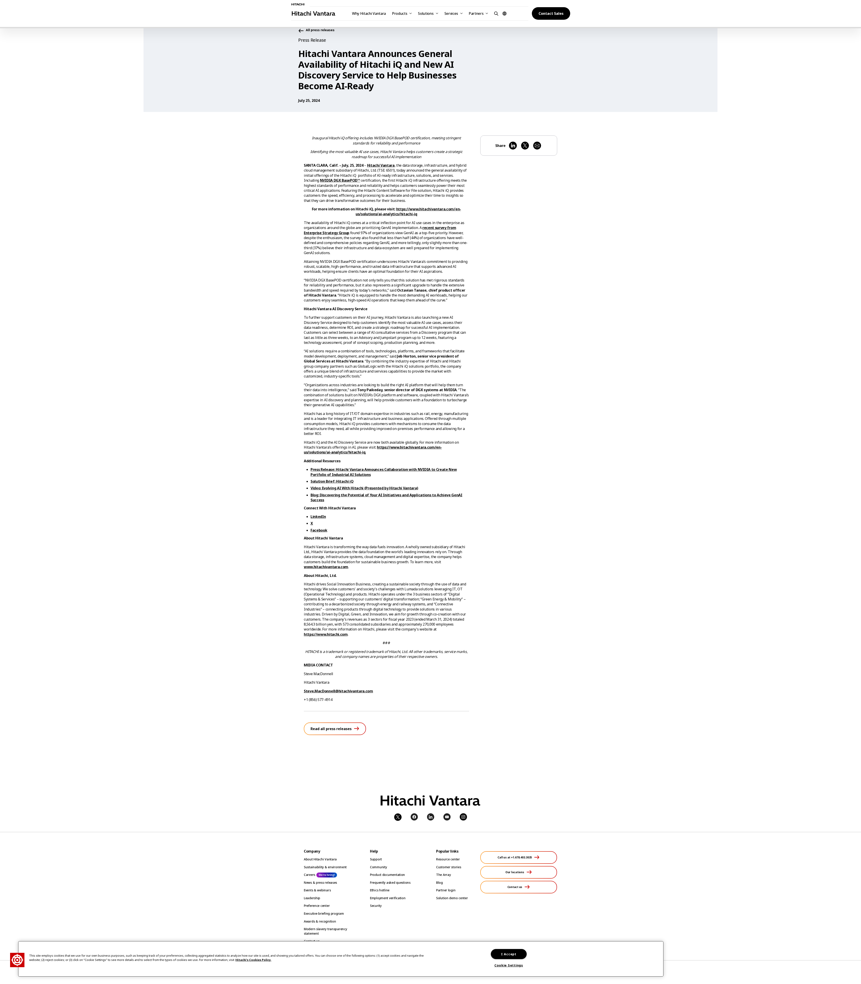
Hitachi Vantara (381, 165)
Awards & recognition (320, 921)
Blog (439, 882)
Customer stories (448, 867)
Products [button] (399, 13)
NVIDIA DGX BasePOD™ (340, 180)
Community (378, 867)
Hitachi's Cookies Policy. (253, 960)
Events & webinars (317, 890)
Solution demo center (452, 898)
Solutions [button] (425, 13)
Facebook (319, 530)
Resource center (448, 859)
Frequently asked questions (390, 882)
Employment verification (388, 898)
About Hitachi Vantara (320, 859)
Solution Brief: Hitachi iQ (332, 481)
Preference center (317, 905)
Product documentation (387, 875)
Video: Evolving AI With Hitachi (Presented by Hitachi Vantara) (364, 488)
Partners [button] (476, 13)
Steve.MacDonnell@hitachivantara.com (338, 691)
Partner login (445, 890)
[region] (341, 959)
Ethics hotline (379, 890)
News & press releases (320, 882)
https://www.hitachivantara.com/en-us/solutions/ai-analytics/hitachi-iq (408, 211)
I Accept (508, 954)
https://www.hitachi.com (326, 634)
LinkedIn (318, 516)
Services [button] (451, 13)
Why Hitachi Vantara (369, 13)
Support (376, 859)
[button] (495, 13)
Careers (309, 875)
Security (376, 905)
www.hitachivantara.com (326, 566)
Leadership (312, 898)
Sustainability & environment (325, 867)
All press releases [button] (320, 30)
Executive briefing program (324, 913)
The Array (443, 875)
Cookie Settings (508, 965)
